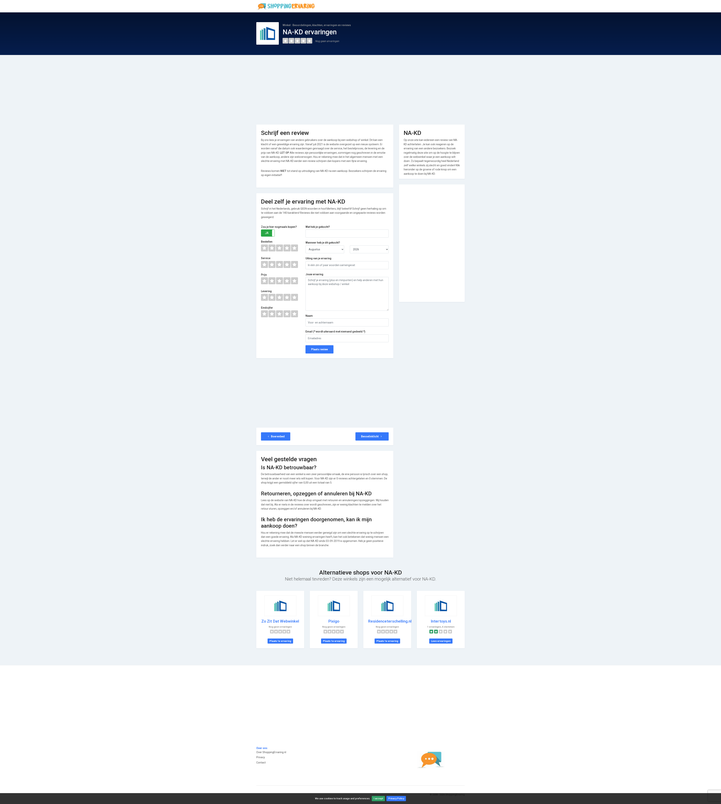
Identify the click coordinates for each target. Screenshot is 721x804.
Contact (261, 762)
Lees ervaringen (441, 641)
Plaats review (319, 349)
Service (265, 258)
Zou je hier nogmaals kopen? (279, 226)
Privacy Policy (396, 798)
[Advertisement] (360, 87)
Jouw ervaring (314, 274)
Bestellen (266, 241)
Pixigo (333, 621)
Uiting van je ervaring (318, 258)
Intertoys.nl (441, 621)
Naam (309, 315)
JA (266, 233)
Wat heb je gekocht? (317, 226)
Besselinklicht (370, 436)
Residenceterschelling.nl (390, 621)
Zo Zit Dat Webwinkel (280, 621)
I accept (378, 798)
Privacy (260, 757)
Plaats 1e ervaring (280, 641)
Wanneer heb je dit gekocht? (322, 242)
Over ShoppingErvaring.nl (271, 752)
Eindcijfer (267, 307)
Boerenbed (277, 436)
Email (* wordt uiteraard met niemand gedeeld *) (335, 331)
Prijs (264, 274)
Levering (266, 291)
